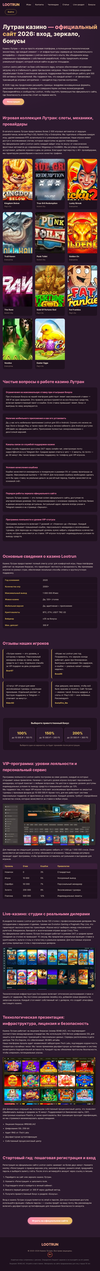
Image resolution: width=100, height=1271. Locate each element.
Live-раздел (78, 4)
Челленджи (53, 4)
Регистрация (13, 101)
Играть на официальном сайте (50, 1220)
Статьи (66, 4)
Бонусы (91, 4)
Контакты (39, 4)
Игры (28, 4)
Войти (11, 12)
